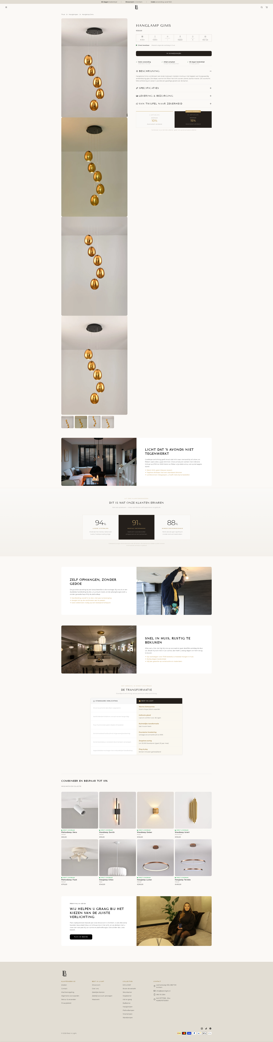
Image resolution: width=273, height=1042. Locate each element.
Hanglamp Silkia (106, 880)
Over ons (95, 989)
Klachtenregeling (67, 992)
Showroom (96, 985)
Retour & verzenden (68, 999)
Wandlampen (128, 1018)
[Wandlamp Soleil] (193, 810)
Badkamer (127, 1003)
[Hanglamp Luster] (155, 857)
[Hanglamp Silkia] (117, 857)
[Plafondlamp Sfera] (79, 810)
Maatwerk (95, 999)
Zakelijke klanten (98, 992)
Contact (64, 989)
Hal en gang (127, 999)
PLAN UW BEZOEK (81, 937)
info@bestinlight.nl (163, 991)
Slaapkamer (127, 996)
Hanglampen (73, 14)
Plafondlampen (128, 1010)
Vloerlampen (127, 1014)
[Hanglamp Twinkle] (193, 857)
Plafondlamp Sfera (69, 832)
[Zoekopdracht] (262, 7)
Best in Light (71, 1033)
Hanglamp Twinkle (183, 880)
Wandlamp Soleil (182, 832)
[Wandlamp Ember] (155, 810)
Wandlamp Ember (144, 832)
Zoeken (64, 985)
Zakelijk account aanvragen (102, 996)
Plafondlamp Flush (69, 880)
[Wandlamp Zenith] (117, 810)
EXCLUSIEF (127, 985)
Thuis (63, 14)
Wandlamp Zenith (107, 832)
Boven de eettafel (129, 989)
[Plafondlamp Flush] (79, 857)
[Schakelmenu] (6, 7)
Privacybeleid (66, 1003)
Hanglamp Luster (144, 880)
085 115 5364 (160, 994)
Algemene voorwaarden (70, 996)
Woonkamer (127, 992)
